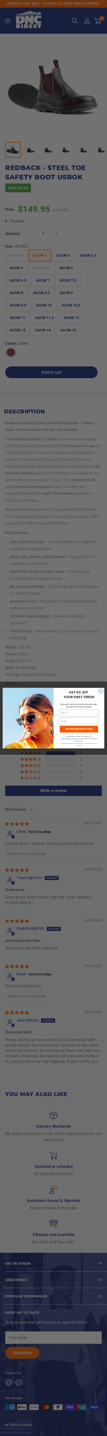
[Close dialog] (100, 691)
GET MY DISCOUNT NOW (78, 728)
